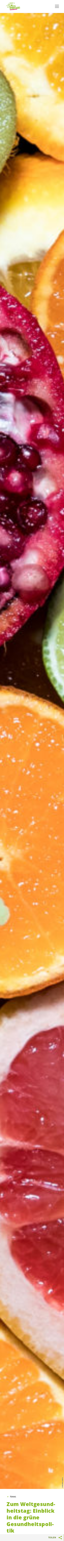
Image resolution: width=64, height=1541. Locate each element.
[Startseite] (13, 6)
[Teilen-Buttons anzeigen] (60, 1537)
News (13, 1496)
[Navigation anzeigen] (57, 6)
